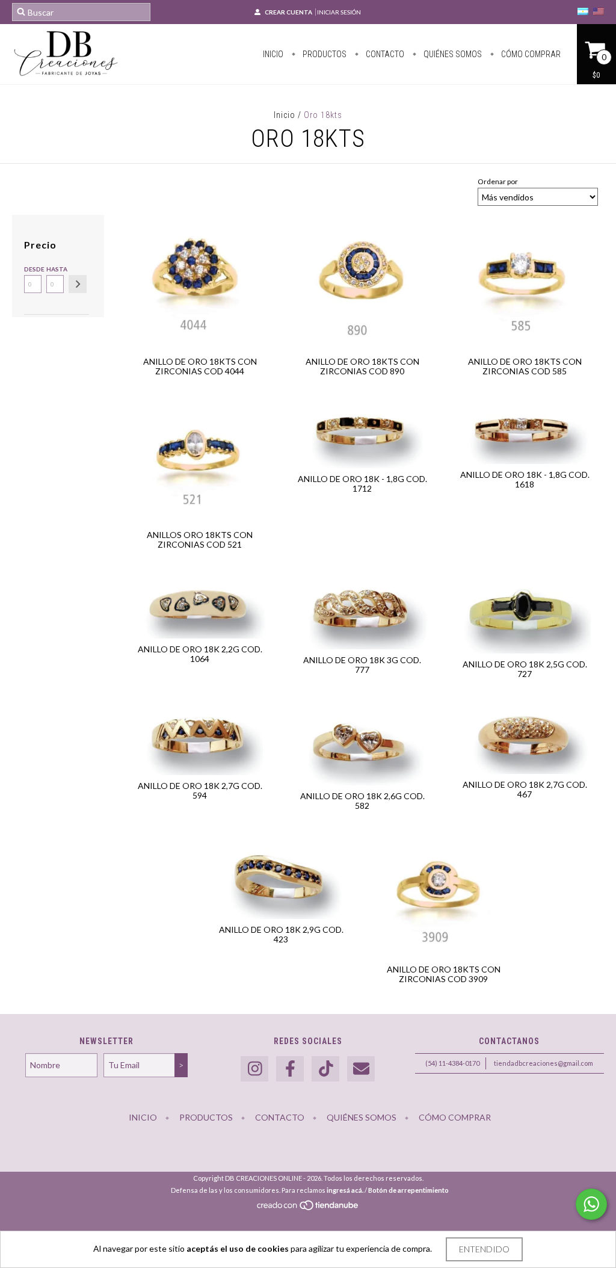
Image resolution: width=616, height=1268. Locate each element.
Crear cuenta (288, 12)
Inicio (273, 54)
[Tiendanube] (308, 1209)
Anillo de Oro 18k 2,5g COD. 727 (525, 669)
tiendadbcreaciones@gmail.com (543, 1063)
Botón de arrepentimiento (408, 1190)
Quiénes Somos (452, 54)
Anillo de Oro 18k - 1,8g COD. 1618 (525, 479)
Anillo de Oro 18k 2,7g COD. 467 (525, 789)
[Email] (361, 1069)
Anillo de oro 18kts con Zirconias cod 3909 (443, 974)
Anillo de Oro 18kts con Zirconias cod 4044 (200, 366)
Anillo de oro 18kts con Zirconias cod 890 (362, 366)
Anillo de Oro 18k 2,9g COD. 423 (281, 934)
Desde (33, 269)
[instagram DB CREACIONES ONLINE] (254, 1069)
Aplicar (78, 284)
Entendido (484, 1249)
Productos (323, 54)
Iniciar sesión (339, 12)
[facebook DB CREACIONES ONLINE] (290, 1069)
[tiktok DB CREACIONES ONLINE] (325, 1069)
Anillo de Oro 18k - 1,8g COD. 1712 (362, 483)
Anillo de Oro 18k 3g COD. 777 (362, 665)
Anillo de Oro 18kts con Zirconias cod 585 (525, 366)
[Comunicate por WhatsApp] (591, 1204)
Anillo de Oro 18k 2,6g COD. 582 (362, 801)
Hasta (55, 269)
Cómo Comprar (530, 54)
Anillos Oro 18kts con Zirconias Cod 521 (200, 539)
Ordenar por (498, 181)
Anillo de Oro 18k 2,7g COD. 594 (200, 790)
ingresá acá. (345, 1190)
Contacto (384, 54)
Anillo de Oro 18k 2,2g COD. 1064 (200, 654)
